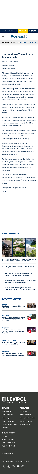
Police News (7, 192)
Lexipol (15, 461)
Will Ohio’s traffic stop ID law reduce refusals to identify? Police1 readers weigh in (20, 289)
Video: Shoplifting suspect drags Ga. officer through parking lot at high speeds (13, 318)
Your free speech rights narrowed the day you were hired (13, 343)
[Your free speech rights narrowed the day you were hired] (31, 342)
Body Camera (6, 315)
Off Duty (4, 304)
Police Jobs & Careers (9, 340)
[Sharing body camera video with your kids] (31, 305)
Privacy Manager (7, 453)
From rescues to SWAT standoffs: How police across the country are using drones (20, 260)
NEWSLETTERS (13, 30)
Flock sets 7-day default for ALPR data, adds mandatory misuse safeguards (20, 281)
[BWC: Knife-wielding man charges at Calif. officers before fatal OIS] (31, 329)
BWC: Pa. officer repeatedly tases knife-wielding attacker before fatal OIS (19, 274)
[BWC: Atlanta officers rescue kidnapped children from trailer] (31, 353)
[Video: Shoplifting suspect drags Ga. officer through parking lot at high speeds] (31, 316)
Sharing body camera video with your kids (13, 307)
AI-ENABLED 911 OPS (25, 42)
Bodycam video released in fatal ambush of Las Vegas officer (20, 267)
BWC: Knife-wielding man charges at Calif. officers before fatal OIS (13, 331)
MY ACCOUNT (23, 30)
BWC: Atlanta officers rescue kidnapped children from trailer (13, 354)
